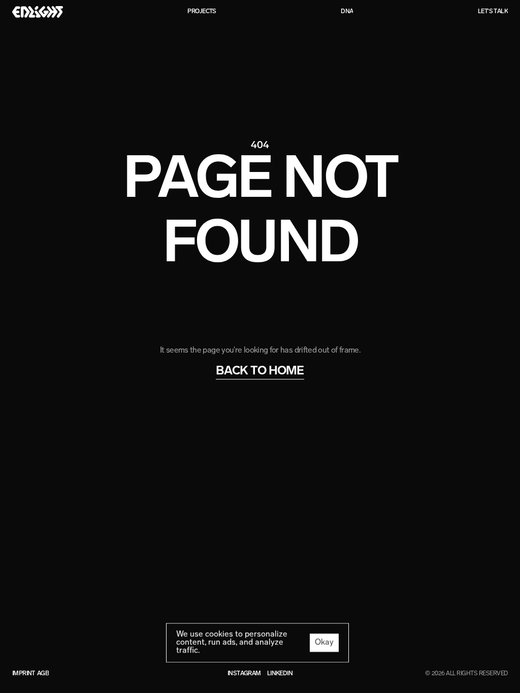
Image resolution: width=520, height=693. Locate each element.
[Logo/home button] (37, 11)
